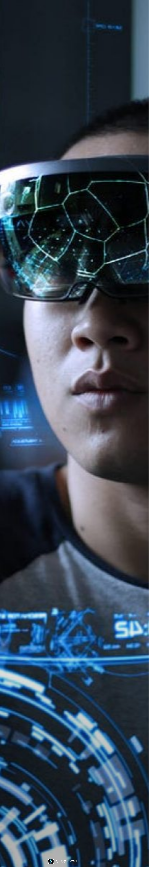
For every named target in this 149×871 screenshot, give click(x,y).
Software (82, 868)
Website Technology (90, 868)
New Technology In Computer (72, 868)
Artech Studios (66, 860)
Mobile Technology (60, 868)
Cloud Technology (51, 868)
